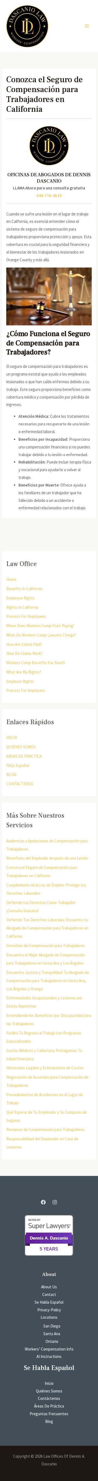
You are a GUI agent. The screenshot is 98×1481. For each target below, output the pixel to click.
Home (11, 579)
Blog (49, 1421)
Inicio (49, 1383)
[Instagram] (54, 1202)
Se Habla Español (49, 1302)
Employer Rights (20, 681)
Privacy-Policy (49, 1309)
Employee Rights (20, 598)
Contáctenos (49, 1398)
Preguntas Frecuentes (49, 1413)
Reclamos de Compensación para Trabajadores (45, 1129)
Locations (49, 1317)
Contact (49, 1294)
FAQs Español (17, 765)
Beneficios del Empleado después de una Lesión (47, 858)
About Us (49, 1286)
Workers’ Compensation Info (49, 1349)
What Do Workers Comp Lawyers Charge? (41, 635)
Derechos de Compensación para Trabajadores (45, 945)
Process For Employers (25, 690)
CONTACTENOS (19, 783)
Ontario (51, 1341)
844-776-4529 (49, 195)
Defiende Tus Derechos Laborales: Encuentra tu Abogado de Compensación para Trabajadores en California (47, 928)
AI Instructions (49, 1356)
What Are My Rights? (23, 672)
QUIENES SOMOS (21, 746)
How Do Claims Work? (24, 653)
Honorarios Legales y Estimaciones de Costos (45, 1067)
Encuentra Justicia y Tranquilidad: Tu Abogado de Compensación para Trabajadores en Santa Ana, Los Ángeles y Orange (47, 980)
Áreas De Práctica (49, 1406)
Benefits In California (24, 588)
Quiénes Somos (49, 1391)
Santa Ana (51, 1333)
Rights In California (22, 607)
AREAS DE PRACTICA (24, 756)
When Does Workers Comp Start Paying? (40, 625)
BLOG (11, 774)
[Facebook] (43, 1202)
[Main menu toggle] (87, 26)
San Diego (51, 1326)
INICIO (11, 737)
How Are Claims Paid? (24, 644)
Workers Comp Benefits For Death (35, 662)
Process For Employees (26, 616)
